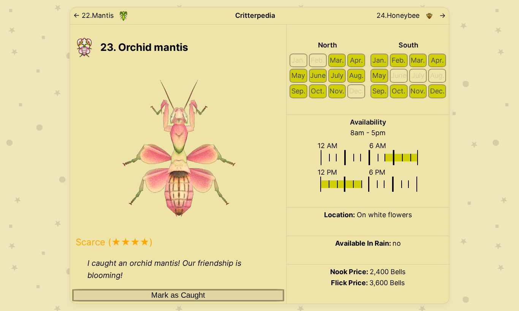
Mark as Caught (178, 295)
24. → (411, 15)
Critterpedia (255, 15)
